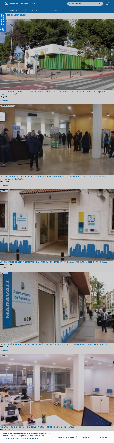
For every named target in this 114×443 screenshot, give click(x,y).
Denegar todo (85, 437)
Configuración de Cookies (66, 437)
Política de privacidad (12, 438)
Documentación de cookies (29, 438)
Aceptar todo (103, 437)
